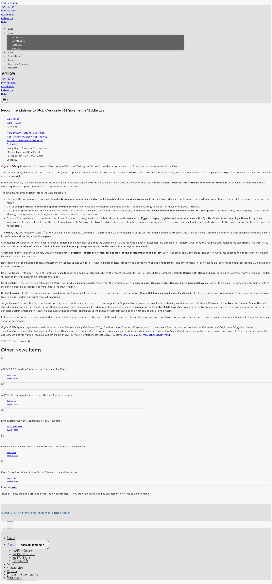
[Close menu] (2, 531)
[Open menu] (4, 99)
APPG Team (17, 45)
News (10, 52)
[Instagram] (13, 74)
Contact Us (16, 49)
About (11, 545)
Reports (11, 60)
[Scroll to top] (4, 525)
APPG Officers (17, 37)
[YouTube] (6, 74)
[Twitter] (9, 74)
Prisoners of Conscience (19, 64)
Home (10, 29)
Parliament (12, 68)
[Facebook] (3, 74)
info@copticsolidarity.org (156, 334)
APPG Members (18, 41)
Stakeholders (14, 56)
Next (14, 487)
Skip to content (10, 3)
